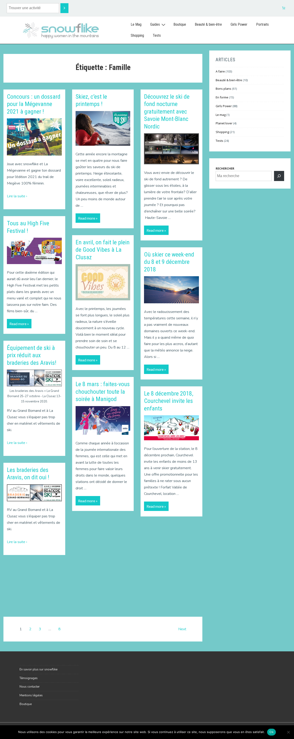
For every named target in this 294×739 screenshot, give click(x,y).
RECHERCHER (225, 168)
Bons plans (223, 88)
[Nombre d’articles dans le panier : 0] (284, 8)
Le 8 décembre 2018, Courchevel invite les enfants (168, 401)
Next (182, 629)
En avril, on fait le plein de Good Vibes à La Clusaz (103, 250)
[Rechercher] (279, 176)
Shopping (137, 35)
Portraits (262, 24)
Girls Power (239, 24)
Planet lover (224, 123)
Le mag (221, 115)
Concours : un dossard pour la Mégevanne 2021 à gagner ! (33, 104)
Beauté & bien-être (208, 24)
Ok (271, 732)
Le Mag (136, 24)
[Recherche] (64, 8)
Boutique (179, 24)
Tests (157, 35)
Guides (155, 24)
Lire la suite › (17, 196)
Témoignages (29, 678)
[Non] (288, 732)
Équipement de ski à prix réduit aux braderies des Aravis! (31, 355)
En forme (222, 97)
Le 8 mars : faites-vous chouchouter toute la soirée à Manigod (103, 391)
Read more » (19, 322)
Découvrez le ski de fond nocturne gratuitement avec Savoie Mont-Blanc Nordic (166, 111)
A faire (220, 71)
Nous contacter (30, 687)
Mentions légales (31, 695)
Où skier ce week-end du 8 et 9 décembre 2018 (169, 262)
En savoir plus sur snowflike (38, 669)
